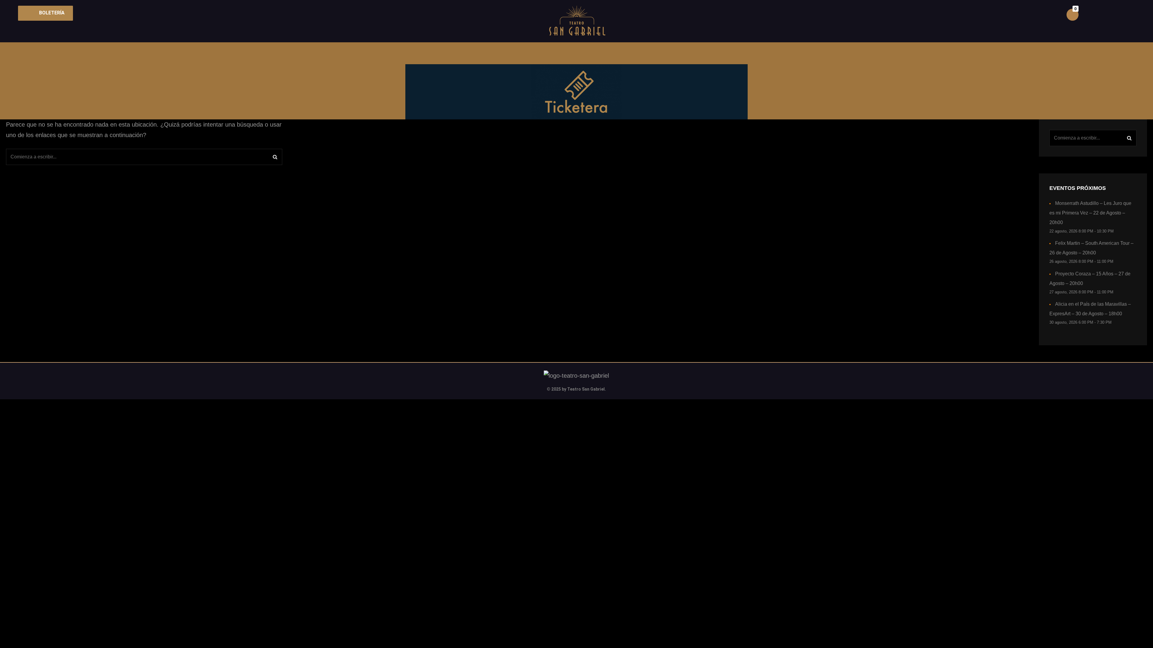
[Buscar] (275, 157)
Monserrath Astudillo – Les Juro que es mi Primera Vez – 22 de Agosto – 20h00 (1090, 213)
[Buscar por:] (144, 157)
